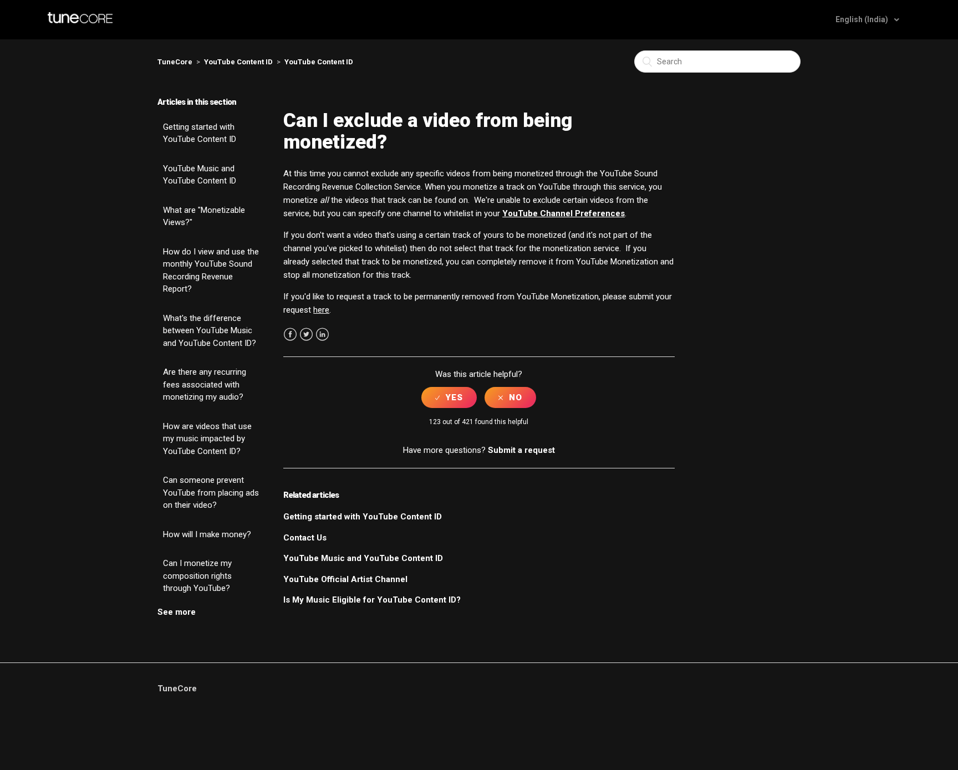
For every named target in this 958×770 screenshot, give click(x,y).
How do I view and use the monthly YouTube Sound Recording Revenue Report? (211, 270)
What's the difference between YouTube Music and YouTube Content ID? (209, 330)
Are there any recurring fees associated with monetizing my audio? (204, 384)
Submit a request (521, 450)
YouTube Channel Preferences (563, 213)
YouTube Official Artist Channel (345, 579)
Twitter (306, 334)
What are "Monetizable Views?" (204, 216)
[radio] (449, 397)
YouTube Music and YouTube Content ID (199, 175)
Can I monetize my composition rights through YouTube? (197, 575)
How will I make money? (207, 534)
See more (176, 612)
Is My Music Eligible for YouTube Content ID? (372, 600)
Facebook (290, 334)
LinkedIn (322, 334)
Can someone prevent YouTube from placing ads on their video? (211, 492)
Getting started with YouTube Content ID (199, 133)
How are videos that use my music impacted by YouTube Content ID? (207, 438)
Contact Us (305, 538)
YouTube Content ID (238, 62)
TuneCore (174, 62)
